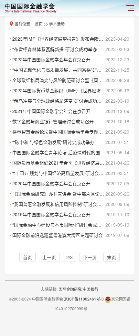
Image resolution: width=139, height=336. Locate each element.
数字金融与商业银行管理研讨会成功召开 (70, 121)
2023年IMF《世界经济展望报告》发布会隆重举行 (70, 39)
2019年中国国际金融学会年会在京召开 (70, 214)
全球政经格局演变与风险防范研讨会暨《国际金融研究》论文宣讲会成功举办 (70, 80)
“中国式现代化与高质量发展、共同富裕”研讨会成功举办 (70, 69)
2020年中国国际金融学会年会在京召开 (70, 183)
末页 (111, 257)
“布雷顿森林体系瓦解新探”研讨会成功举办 (70, 49)
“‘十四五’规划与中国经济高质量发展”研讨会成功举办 (70, 173)
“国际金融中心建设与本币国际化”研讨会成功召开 (70, 224)
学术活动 (57, 23)
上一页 (49, 257)
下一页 (90, 257)
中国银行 (90, 289)
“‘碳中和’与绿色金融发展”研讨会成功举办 (70, 142)
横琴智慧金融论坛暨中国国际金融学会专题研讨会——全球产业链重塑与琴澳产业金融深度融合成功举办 (70, 131)
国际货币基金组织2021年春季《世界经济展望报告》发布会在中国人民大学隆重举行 (70, 162)
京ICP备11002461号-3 (84, 298)
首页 (39, 23)
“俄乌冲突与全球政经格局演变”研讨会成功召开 (70, 100)
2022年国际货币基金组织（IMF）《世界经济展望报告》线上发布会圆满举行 (70, 90)
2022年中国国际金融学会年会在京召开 (70, 59)
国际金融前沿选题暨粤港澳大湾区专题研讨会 (70, 235)
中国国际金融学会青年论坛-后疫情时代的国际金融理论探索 (70, 152)
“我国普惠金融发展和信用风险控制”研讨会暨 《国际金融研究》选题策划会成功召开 (70, 204)
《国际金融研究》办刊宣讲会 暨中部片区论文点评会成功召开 (70, 193)
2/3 (69, 257)
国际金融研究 (71, 289)
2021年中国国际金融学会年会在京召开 (70, 111)
